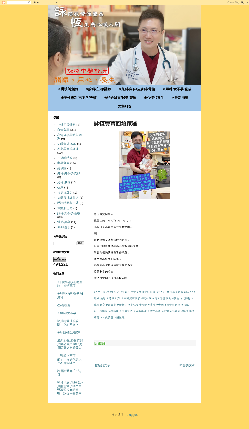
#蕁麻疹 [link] (114, 311)
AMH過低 (63, 227)
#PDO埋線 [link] (101, 311)
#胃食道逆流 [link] (172, 304)
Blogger (132, 414)
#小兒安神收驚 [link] (137, 304)
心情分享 (63, 129)
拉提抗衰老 (64, 192)
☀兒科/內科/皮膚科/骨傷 (136, 89)
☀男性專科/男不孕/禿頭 (79, 98)
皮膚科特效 (64, 158)
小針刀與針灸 (66, 124)
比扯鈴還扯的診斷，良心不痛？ (68, 322)
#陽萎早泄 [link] (140, 311)
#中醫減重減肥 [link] (131, 298)
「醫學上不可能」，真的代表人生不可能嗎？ (69, 359)
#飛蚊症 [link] (120, 317)
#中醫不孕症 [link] (128, 291)
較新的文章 (102, 365)
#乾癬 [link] (165, 311)
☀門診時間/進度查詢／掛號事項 (69, 284)
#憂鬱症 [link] (122, 304)
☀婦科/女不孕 (66, 313)
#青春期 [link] (111, 304)
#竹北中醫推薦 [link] (166, 291)
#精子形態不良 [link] (161, 298)
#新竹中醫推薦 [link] (146, 291)
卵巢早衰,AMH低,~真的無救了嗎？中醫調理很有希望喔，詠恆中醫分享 (70, 388)
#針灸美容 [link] (106, 317)
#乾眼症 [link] (146, 298)
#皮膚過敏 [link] (126, 311)
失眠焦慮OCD (66, 144)
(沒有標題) (64, 305)
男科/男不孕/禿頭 (68, 173)
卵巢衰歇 (63, 163)
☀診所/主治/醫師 (98, 89)
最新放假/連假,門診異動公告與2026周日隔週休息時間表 (70, 344)
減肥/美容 (63, 222)
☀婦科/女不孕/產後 (177, 89)
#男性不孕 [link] (154, 311)
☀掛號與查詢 (68, 89)
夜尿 (60, 187)
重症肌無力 (64, 208)
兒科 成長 (63, 182)
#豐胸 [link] (160, 304)
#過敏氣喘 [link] (182, 291)
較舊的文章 (187, 365)
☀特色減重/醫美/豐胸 (120, 98)
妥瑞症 (61, 168)
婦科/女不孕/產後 (68, 213)
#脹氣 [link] (185, 304)
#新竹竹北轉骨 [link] (181, 298)
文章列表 (124, 106)
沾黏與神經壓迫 (68, 197)
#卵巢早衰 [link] (112, 291)
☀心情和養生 (154, 98)
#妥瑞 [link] (151, 304)
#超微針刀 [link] (113, 298)
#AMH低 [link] (99, 291)
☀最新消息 (180, 98)
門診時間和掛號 (68, 203)
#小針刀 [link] (175, 311)
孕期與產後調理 (68, 149)
